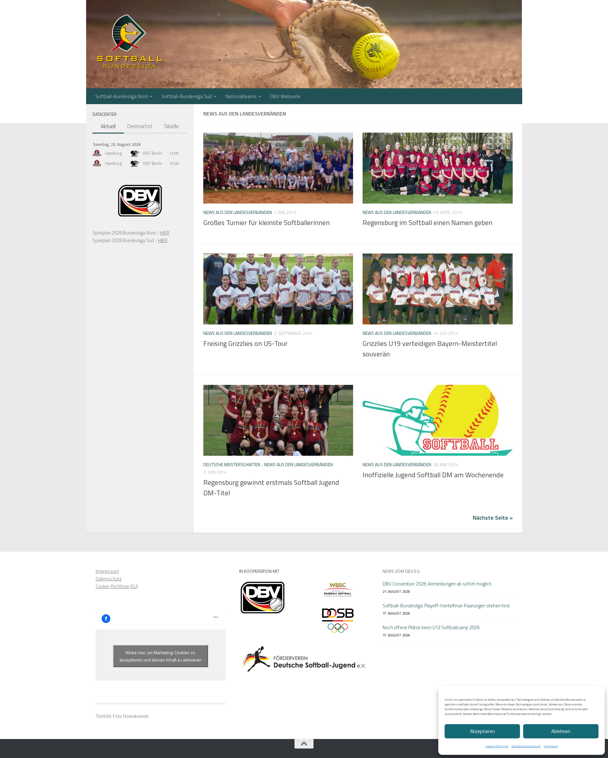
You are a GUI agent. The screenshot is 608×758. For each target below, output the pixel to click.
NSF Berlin (152, 153)
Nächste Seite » (493, 517)
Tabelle (171, 126)
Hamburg (113, 153)
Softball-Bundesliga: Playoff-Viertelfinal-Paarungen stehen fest (446, 605)
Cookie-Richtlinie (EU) (117, 586)
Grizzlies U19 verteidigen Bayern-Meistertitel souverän (430, 348)
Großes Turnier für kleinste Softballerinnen (266, 222)
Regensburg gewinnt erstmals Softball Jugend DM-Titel (271, 487)
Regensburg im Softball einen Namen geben (427, 222)
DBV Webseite (285, 96)
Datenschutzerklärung (526, 746)
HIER (164, 232)
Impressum (551, 746)
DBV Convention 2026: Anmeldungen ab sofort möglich (437, 583)
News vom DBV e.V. (401, 571)
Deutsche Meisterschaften (231, 464)
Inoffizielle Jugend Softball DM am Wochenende (433, 474)
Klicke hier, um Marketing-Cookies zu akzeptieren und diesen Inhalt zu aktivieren (160, 656)
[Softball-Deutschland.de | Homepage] (130, 41)
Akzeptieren (482, 731)
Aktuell (108, 126)
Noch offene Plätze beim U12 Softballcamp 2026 (431, 627)
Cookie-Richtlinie (496, 746)
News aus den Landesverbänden (237, 212)
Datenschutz (109, 578)
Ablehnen (560, 731)
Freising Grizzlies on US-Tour (245, 343)
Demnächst (139, 126)
